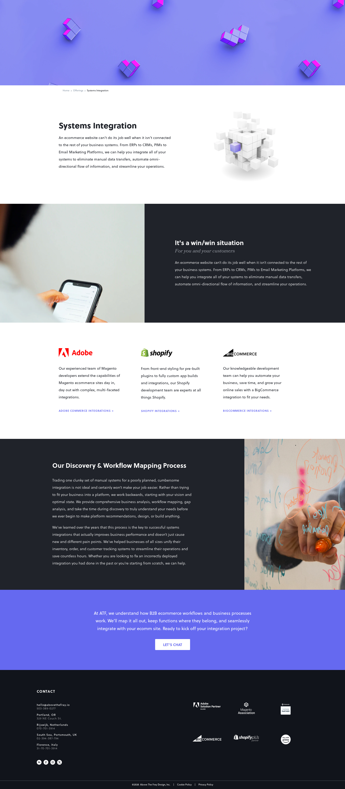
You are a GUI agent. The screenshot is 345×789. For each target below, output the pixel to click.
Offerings (78, 91)
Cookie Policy (184, 785)
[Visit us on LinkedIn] (39, 762)
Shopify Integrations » (160, 411)
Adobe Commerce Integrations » (86, 411)
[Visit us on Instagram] (52, 762)
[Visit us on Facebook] (46, 762)
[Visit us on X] (59, 762)
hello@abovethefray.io (53, 705)
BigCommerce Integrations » (247, 411)
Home (66, 91)
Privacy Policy (205, 785)
